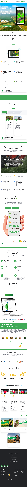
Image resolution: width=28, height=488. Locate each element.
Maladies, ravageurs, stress (18, 111)
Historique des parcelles (17, 113)
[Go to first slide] (25, 163)
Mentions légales (23, 473)
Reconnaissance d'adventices (5, 113)
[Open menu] (26, 1)
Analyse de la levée (4, 111)
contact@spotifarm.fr (15, 461)
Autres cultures (10, 479)
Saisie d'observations (10, 111)
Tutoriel (15, 473)
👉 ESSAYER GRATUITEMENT (6, 26)
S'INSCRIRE (23, 1)
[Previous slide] (1, 319)
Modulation (2, 474)
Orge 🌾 (9, 472)
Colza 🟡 (9, 474)
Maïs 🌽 (9, 475)
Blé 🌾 (8, 471)
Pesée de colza (3, 475)
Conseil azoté (3, 472)
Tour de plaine (3, 471)
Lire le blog (24, 415)
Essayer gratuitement (22, 137)
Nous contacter (10, 463)
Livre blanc (15, 475)
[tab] (13, 171)
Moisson (12, 113)
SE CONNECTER (18, 1)
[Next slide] (26, 319)
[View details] (2, 466)
